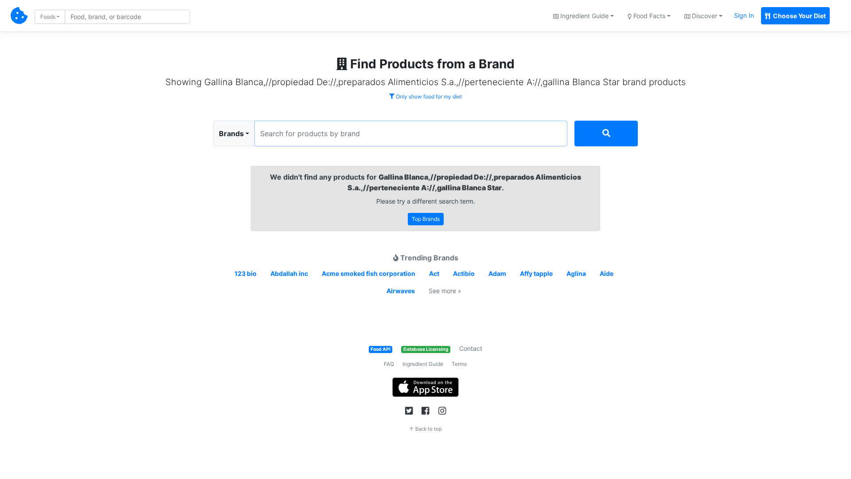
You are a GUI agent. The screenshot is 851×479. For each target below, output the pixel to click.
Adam (497, 273)
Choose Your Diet (799, 16)
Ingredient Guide (422, 364)
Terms (459, 364)
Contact (470, 348)
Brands (231, 133)
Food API (380, 349)
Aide (606, 273)
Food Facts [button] (648, 16)
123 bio (245, 273)
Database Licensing (426, 349)
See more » (445, 290)
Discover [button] (703, 16)
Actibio (464, 273)
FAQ (389, 364)
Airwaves (400, 290)
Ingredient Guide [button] (583, 16)
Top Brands (426, 219)
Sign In (744, 15)
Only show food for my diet (428, 96)
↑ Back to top (425, 429)
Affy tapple (536, 273)
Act (434, 273)
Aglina (576, 273)
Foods (47, 16)
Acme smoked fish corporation (368, 273)
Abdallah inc (289, 273)
